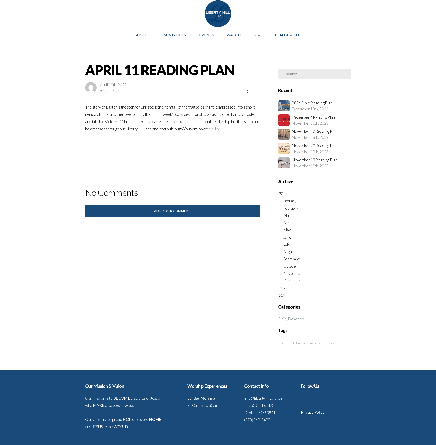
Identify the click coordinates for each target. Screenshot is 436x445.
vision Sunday (326, 343)
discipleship (293, 343)
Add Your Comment (172, 210)
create (281, 343)
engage (313, 343)
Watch (234, 35)
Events (206, 35)
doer (304, 343)
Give (258, 35)
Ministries (175, 35)
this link (213, 128)
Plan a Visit (287, 35)
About (143, 35)
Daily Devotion (291, 318)
